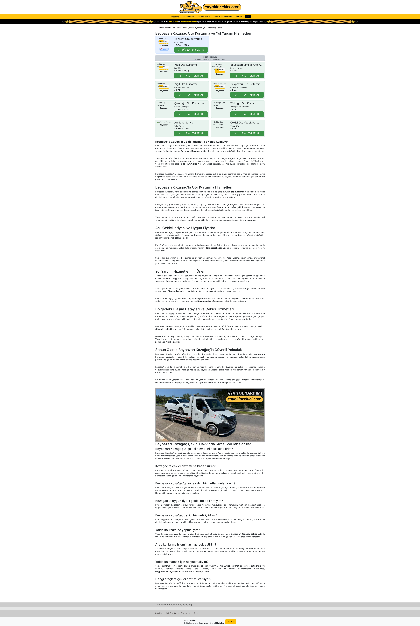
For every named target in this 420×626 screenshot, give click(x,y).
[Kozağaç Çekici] (210, 415)
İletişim (239, 17)
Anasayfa (175, 17)
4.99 (161, 67)
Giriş (247, 17)
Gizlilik (159, 613)
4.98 (161, 86)
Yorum (165, 41)
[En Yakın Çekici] (210, 7)
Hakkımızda (188, 17)
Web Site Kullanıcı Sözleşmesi (178, 613)
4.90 (161, 41)
